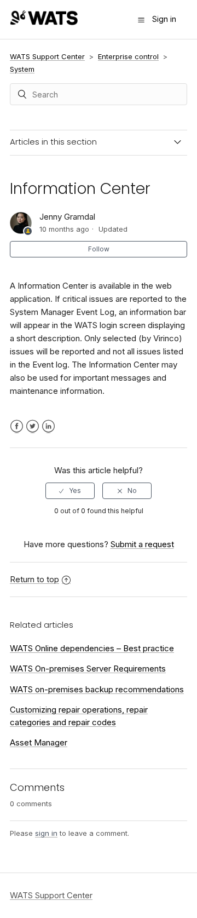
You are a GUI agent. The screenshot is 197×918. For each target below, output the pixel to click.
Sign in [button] (164, 19)
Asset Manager (38, 742)
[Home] (44, 22)
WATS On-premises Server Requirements (88, 668)
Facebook (17, 426)
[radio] (70, 491)
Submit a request (142, 544)
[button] (141, 19)
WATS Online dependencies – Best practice (92, 648)
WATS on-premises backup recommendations (97, 689)
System (22, 69)
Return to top (34, 579)
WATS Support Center (47, 56)
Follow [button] (98, 249)
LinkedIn (48, 426)
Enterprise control (128, 56)
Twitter (32, 426)
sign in (46, 833)
